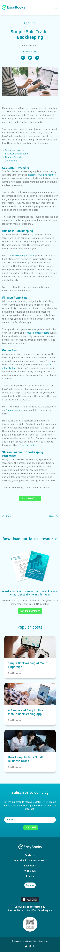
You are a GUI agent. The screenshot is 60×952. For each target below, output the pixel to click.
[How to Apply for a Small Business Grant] (30, 745)
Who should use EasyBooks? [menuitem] (30, 860)
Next (52, 516)
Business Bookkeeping (16, 154)
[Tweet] (30, 58)
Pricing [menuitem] (30, 876)
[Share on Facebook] (23, 58)
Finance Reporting (14, 157)
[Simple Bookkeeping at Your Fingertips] (30, 650)
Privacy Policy (32, 941)
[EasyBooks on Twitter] (26, 947)
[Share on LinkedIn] (37, 58)
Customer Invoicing (15, 150)
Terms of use (43, 941)
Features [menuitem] (30, 855)
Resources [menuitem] (30, 866)
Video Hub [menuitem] (30, 871)
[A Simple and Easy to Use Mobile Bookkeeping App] (30, 698)
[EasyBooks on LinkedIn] (34, 947)
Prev (8, 516)
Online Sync (11, 161)
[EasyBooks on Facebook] (30, 947)
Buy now (30, 885)
